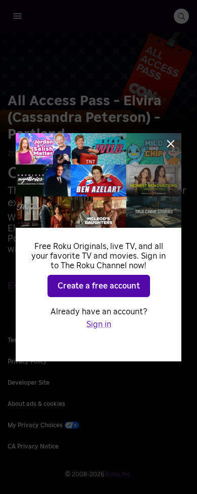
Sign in (98, 324)
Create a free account (99, 286)
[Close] (171, 144)
